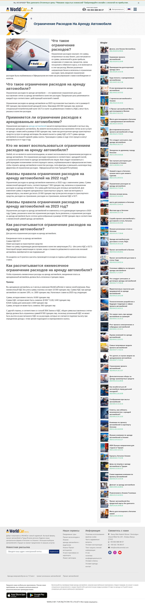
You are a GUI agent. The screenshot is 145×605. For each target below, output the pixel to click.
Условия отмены (92, 561)
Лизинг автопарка (69, 558)
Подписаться (54, 551)
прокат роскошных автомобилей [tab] (49, 576)
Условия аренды (92, 564)
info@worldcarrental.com (120, 547)
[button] (129, 8)
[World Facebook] (110, 552)
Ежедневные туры (69, 534)
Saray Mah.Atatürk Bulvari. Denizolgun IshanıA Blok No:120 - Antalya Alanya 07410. (123, 536)
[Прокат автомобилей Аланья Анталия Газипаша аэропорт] (19, 9)
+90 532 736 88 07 (117, 545)
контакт (88, 566)
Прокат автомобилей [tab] (71, 576)
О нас (88, 553)
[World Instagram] (115, 552)
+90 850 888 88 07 (117, 542)
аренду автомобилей (37, 126)
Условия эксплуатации (94, 545)
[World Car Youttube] (120, 552)
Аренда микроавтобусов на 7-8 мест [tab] (20, 576)
